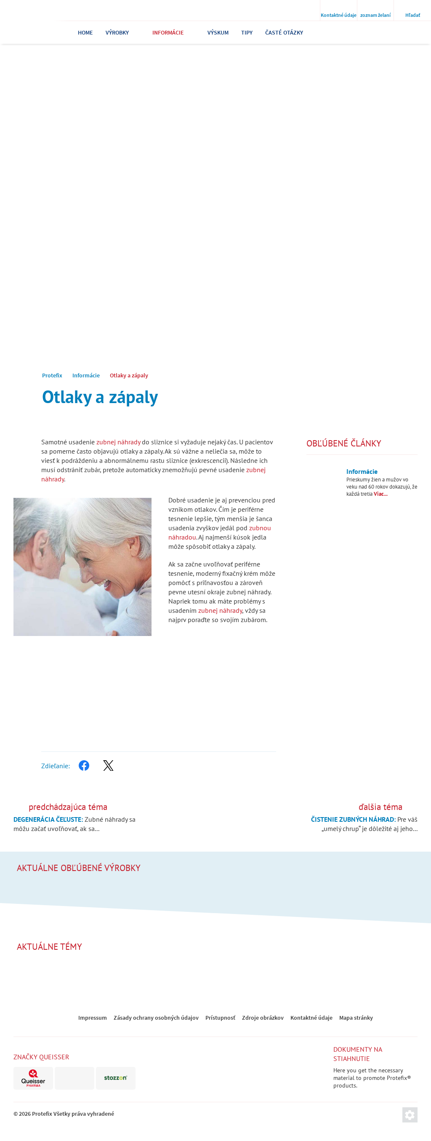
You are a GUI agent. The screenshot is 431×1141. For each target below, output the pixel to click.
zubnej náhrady (118, 442)
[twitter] (108, 766)
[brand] (33, 1078)
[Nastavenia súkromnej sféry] (410, 1114)
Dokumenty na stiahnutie (357, 1054)
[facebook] (84, 766)
